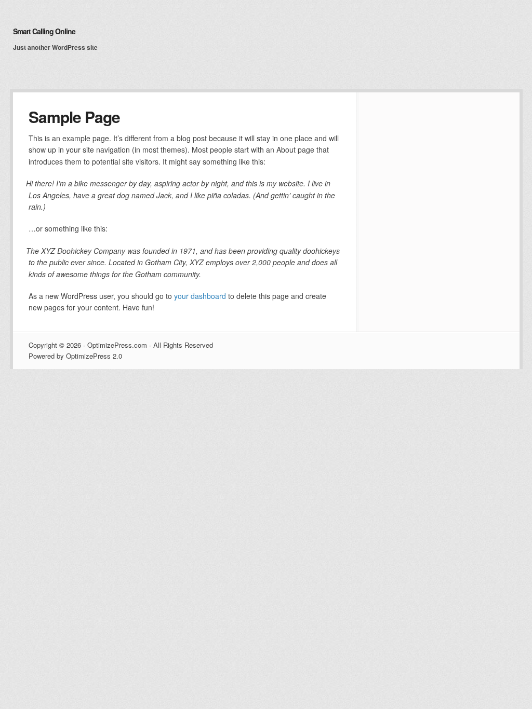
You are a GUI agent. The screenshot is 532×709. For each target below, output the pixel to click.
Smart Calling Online (44, 31)
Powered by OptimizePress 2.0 (75, 356)
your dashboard (200, 296)
